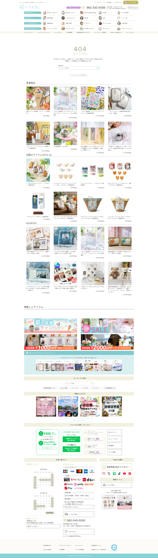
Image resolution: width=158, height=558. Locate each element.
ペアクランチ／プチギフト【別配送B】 (37, 216)
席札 (104, 18)
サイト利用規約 (80, 549)
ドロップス (75, 388)
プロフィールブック (127, 28)
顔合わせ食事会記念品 (90, 12)
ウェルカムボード (70, 18)
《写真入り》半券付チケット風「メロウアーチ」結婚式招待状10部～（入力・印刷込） (119, 148)
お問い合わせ (134, 7)
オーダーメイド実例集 (100, 32)
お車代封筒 (124, 23)
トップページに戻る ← (79, 75)
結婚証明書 (50, 18)
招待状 (104, 12)
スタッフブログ (130, 32)
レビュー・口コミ (113, 439)
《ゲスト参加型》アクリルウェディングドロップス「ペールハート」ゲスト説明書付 (65, 113)
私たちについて (112, 432)
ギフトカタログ (107, 23)
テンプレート (96, 388)
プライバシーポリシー (66, 545)
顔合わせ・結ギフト (52, 12)
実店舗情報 (69, 32)
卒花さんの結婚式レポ (116, 32)
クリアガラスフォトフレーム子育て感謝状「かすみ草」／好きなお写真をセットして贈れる (37, 288)
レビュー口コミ (58, 32)
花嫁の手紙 (69, 23)
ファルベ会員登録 (45, 439)
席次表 (86, 18)
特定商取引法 (47, 545)
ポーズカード (106, 28)
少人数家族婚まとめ (109, 388)
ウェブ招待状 (125, 12)
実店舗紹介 (111, 445)
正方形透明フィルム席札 (61, 146)
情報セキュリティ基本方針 (99, 549)
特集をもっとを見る (79, 420)
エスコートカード (70, 28)
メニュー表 (124, 18)
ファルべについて (28, 32)
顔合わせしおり (70, 12)
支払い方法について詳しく (72, 507)
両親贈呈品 (50, 23)
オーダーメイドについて (44, 32)
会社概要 (62, 549)
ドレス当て (85, 388)
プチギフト (87, 23)
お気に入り (118, 2)
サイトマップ (79, 545)
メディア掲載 (111, 452)
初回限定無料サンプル (50, 388)
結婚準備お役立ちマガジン (83, 32)
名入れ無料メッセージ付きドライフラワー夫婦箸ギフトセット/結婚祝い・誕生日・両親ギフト (92, 148)
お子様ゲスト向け (89, 28)
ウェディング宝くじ (52, 28)
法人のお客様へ (48, 549)
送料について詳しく (33, 526)
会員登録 (109, 2)
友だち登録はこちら (47, 448)
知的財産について (96, 545)
